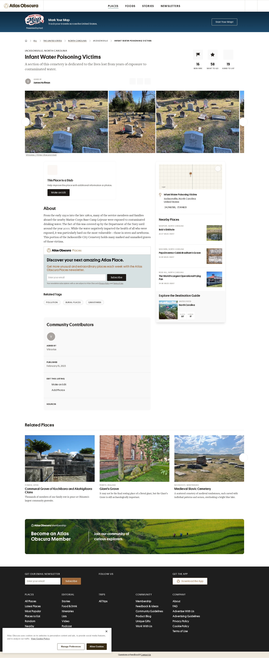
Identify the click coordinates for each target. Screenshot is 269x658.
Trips (102, 594)
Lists (64, 616)
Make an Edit (58, 192)
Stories (66, 601)
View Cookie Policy (40, 639)
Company (179, 594)
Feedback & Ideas (147, 606)
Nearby (29, 626)
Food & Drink (69, 606)
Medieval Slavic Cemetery (192, 489)
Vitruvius (51, 349)
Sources (51, 404)
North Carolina (187, 305)
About (176, 601)
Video (65, 621)
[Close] (106, 631)
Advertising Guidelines (186, 616)
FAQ (175, 606)
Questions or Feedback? (134, 655)
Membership (143, 601)
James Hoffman (42, 82)
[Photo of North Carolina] (168, 310)
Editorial (68, 594)
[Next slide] (243, 121)
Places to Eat (32, 616)
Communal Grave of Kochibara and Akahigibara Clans (58, 490)
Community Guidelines (149, 611)
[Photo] (214, 233)
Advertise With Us (183, 611)
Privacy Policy (104, 283)
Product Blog (143, 616)
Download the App (192, 581)
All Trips (103, 601)
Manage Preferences (71, 646)
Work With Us (144, 626)
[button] (198, 55)
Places (29, 594)
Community (144, 594)
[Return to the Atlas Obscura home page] (22, 6)
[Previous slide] (25, 121)
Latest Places (33, 606)
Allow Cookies (97, 646)
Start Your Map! (224, 22)
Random (30, 621)
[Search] (263, 6)
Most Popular (33, 611)
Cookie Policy (181, 626)
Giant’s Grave (109, 489)
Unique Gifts (143, 621)
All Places (30, 601)
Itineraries (68, 611)
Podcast (67, 626)
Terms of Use (118, 283)
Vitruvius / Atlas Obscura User (41, 155)
